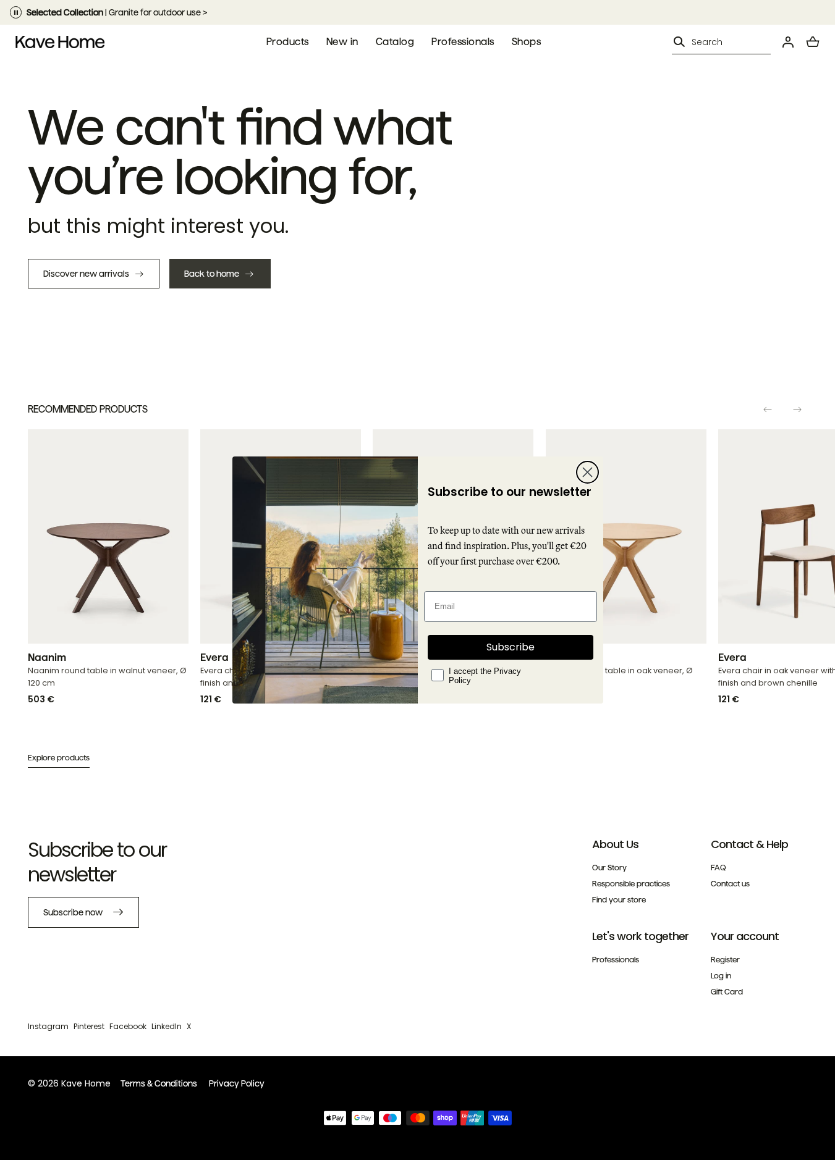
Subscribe (510, 647)
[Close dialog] (587, 472)
